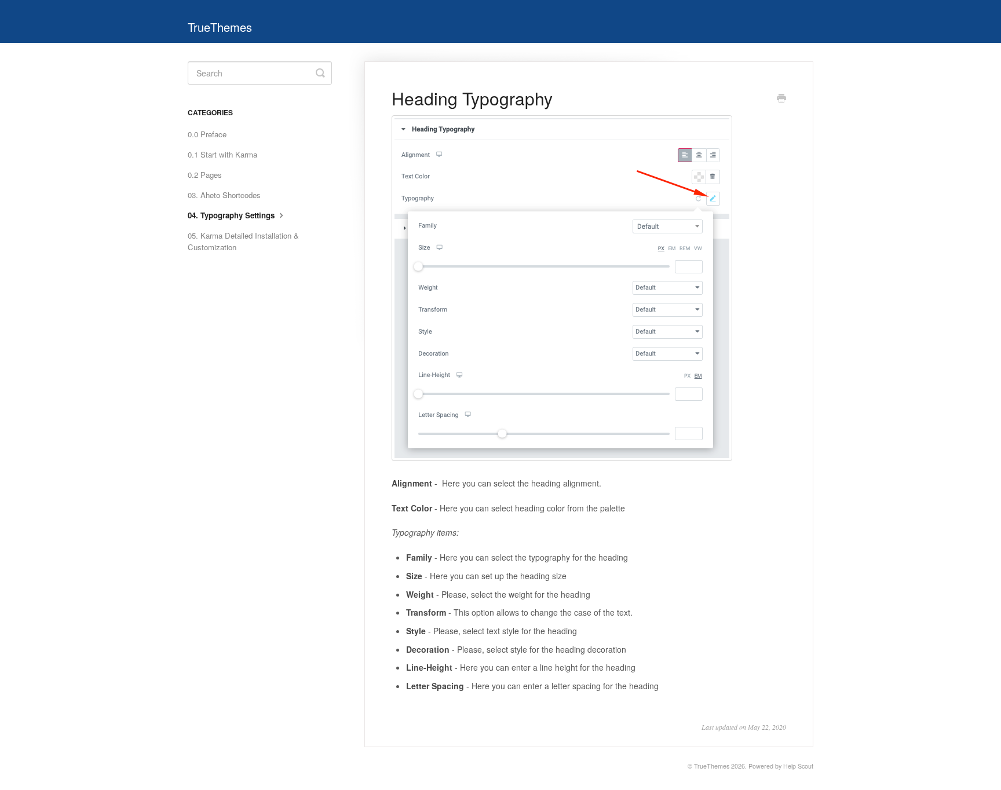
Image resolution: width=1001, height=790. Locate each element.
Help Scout (798, 766)
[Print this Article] (781, 99)
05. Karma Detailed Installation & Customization (243, 241)
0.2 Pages (205, 174)
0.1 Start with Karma (222, 154)
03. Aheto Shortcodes (224, 194)
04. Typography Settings (232, 215)
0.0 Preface (207, 134)
